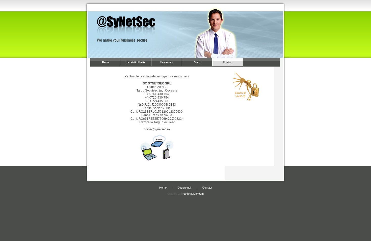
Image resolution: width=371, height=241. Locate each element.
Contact (228, 62)
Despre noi (166, 62)
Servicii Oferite (136, 62)
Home (105, 62)
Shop (197, 62)
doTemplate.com (193, 193)
